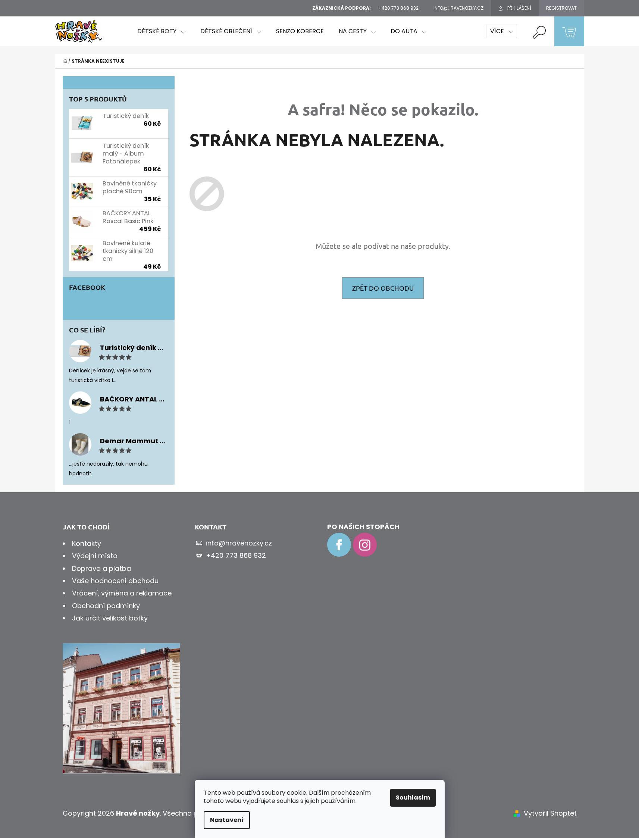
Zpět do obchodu (383, 288)
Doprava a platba (101, 568)
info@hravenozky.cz (239, 543)
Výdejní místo (95, 555)
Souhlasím (413, 797)
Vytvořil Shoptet (550, 813)
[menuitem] (161, 31)
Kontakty (86, 543)
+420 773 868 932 (236, 555)
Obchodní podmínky (106, 605)
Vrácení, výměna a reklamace (122, 593)
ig (365, 545)
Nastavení (227, 820)
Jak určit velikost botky (110, 618)
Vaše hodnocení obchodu (115, 580)
